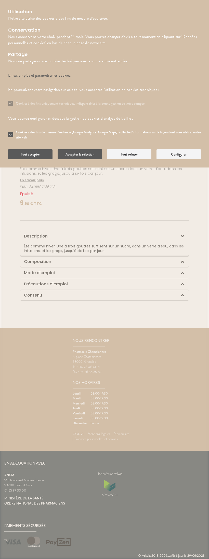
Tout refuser (129, 154)
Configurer (179, 154)
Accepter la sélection (80, 154)
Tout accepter (30, 154)
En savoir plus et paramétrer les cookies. (39, 75)
